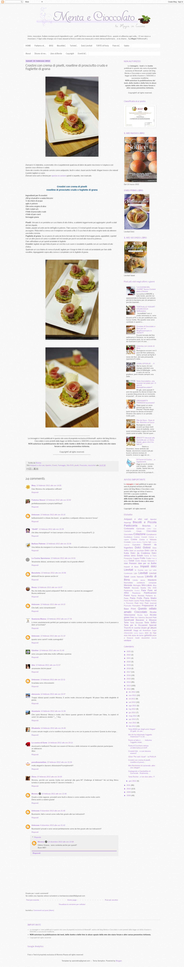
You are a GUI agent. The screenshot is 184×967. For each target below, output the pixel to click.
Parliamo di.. (151, 596)
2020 (129, 662)
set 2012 (132, 702)
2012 (129, 689)
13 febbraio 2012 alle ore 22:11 (52, 680)
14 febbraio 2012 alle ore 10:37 (53, 694)
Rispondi (35, 492)
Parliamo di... (40, 46)
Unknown (36, 515)
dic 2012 (132, 692)
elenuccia (36, 694)
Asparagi (127, 522)
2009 (129, 792)
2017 (129, 672)
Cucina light (146, 542)
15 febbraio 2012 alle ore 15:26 (59, 762)
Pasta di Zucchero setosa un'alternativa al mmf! (138, 747)
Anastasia (36, 711)
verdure (127, 640)
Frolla (142, 558)
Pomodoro (136, 606)
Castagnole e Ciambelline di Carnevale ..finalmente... (139, 772)
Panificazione (150, 593)
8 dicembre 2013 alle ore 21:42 (52, 825)
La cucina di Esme (39, 743)
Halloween (151, 561)
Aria (33, 665)
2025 (129, 651)
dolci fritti (127, 635)
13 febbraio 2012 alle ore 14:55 (48, 485)
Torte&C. (73, 46)
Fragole (136, 558)
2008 (129, 795)
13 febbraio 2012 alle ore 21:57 (48, 665)
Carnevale (140, 529)
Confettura (128, 537)
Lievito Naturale (137, 577)
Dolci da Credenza (140, 553)
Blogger (119, 961)
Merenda (128, 585)
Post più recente (32, 900)
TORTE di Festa (102, 46)
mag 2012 (133, 716)
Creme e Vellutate (148, 540)
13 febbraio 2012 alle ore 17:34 (59, 619)
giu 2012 (132, 712)
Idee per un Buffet (147, 563)
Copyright (70, 54)
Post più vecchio (111, 900)
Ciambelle (127, 531)
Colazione (139, 534)
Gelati (131, 561)
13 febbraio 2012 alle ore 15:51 (63, 558)
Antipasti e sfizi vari (37, 465)
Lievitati (143, 573)
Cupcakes (136, 545)
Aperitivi (48, 465)
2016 (129, 675)
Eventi (54, 465)
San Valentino (140, 617)
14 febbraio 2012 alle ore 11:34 (53, 711)
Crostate (127, 542)
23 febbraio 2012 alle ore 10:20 (49, 777)
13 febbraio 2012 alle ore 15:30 (58, 544)
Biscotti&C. (61, 46)
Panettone (136, 593)
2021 (129, 658)
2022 (129, 655)
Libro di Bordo (56, 54)
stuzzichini (92, 465)
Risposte (37, 837)
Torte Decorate (136, 623)
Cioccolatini (128, 534)
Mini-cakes (147, 585)
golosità (148, 635)
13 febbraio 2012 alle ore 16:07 (50, 587)
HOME (28, 46)
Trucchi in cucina (132, 628)
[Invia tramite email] (27, 469)
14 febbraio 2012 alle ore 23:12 (60, 743)
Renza (34, 587)
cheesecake (128, 633)
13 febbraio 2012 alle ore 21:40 (51, 650)
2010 (129, 789)
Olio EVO (70, 465)
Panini (127, 595)
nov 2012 (133, 695)
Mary (34, 485)
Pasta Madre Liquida (131, 601)
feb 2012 (132, 726)
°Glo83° (35, 529)
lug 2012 (132, 709)
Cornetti (144, 537)
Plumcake (127, 606)
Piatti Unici (139, 603)
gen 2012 (133, 781)
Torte (126, 622)
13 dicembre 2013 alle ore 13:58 (61, 842)
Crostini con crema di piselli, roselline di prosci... (139, 761)
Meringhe (137, 585)
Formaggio (62, 465)
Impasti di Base (131, 567)
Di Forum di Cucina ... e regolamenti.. (145, 461)
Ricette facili (142, 615)
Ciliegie (138, 531)
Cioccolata (151, 531)
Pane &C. (116, 46)
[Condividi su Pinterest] (37, 469)
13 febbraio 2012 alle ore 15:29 (51, 529)
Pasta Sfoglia (145, 601)
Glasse (143, 561)
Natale (127, 588)
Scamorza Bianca (39, 619)
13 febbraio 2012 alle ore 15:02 (58, 500)
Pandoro (137, 590)
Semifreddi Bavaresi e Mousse (140, 620)
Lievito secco (139, 580)
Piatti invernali (150, 603)
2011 (129, 785)
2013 (129, 686)
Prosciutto (83, 465)
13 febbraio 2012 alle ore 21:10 (52, 636)
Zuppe (154, 630)
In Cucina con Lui (143, 570)
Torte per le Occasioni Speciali (140, 625)
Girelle (137, 561)
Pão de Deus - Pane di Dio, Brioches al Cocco (145, 421)
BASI (51, 46)
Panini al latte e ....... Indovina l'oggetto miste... (140, 741)
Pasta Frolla (136, 598)
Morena (35, 794)
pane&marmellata (39, 762)
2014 (129, 682)
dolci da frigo (150, 633)
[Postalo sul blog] (30, 469)
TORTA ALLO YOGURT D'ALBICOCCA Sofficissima (145, 309)
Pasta (126, 598)
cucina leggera (139, 633)
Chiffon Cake (151, 528)
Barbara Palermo (39, 544)
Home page (72, 900)
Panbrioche (128, 590)
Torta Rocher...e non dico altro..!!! (141, 777)
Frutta (148, 558)
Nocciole (135, 588)
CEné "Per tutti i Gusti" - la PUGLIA (142, 757)
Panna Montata (137, 596)
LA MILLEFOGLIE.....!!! (145, 364)
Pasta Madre (150, 598)
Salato (126, 46)
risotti (137, 638)
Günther (35, 650)
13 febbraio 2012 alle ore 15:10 (52, 515)
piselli (76, 465)
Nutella (143, 588)
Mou (154, 585)
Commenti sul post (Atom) (43, 910)
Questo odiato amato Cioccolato (140, 610)
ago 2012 (133, 706)
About (28, 54)
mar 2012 (133, 723)
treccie (154, 638)
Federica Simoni (38, 500)
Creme (134, 539)
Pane (143, 590)
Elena (34, 777)
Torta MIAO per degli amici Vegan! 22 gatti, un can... (141, 730)
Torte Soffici (150, 622)
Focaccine (128, 558)
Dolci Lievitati (86, 46)
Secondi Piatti (151, 617)
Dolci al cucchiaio (137, 551)
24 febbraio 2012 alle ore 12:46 (54, 794)
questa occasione (59, 176)
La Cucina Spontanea (41, 558)
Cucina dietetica (137, 542)
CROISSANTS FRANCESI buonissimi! (145, 402)
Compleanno (151, 534)
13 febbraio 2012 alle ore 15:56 (53, 573)
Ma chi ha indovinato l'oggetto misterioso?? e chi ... (140, 736)
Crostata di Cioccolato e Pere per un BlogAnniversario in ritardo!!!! (145, 329)
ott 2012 (132, 699)
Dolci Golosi (143, 547)
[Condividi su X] (32, 469)
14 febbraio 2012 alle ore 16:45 (53, 728)
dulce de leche (138, 635)
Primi (133, 609)
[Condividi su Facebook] (35, 469)
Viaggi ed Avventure (142, 630)
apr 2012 (132, 719)
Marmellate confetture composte (140, 583)
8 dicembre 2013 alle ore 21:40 (52, 811)
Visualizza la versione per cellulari (72, 904)
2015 (129, 679)
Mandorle (152, 580)
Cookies (137, 537)
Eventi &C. (82, 54)
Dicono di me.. (40, 54)
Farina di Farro (150, 556)
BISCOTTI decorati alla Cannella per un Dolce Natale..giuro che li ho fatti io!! (145, 441)
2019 (129, 665)
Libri (135, 573)
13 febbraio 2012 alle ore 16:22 (52, 604)
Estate (140, 555)
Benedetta (36, 573)
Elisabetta (36, 728)
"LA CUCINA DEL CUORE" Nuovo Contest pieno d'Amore (146, 289)
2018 (129, 668)
